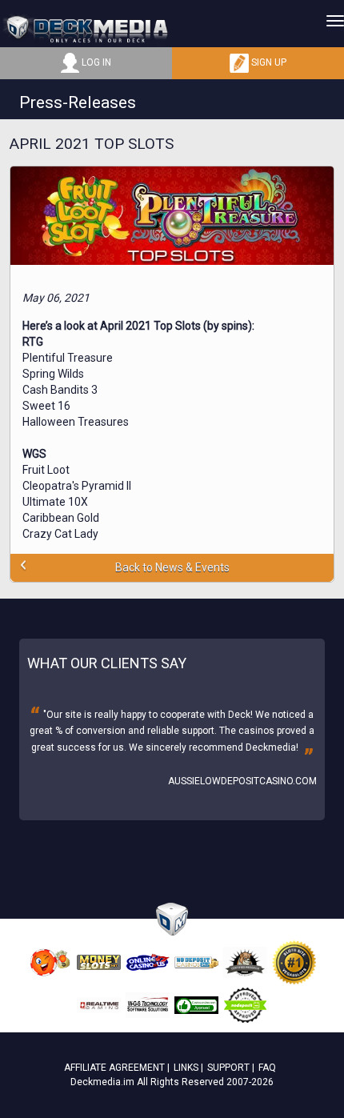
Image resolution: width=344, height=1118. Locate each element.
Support (228, 1067)
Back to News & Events (172, 567)
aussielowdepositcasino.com (242, 781)
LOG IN (95, 62)
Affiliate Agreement (114, 1067)
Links (186, 1067)
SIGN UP (267, 62)
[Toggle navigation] (335, 21)
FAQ (267, 1067)
